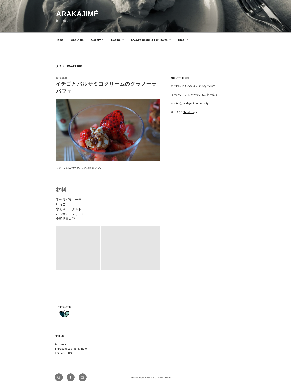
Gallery (96, 39)
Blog (181, 39)
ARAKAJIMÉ (77, 14)
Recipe (116, 39)
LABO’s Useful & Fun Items (149, 39)
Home (59, 39)
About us (77, 39)
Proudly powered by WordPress (151, 377)
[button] (108, 130)
